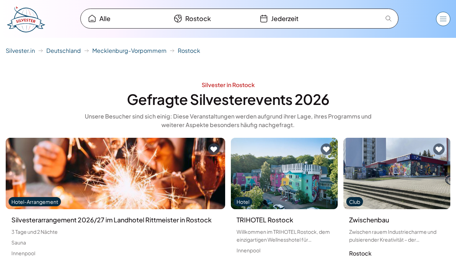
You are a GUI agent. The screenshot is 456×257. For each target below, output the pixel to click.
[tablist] (210, 18)
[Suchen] (388, 18)
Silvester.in (20, 50)
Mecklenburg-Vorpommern (129, 50)
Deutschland (63, 50)
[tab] (124, 18)
